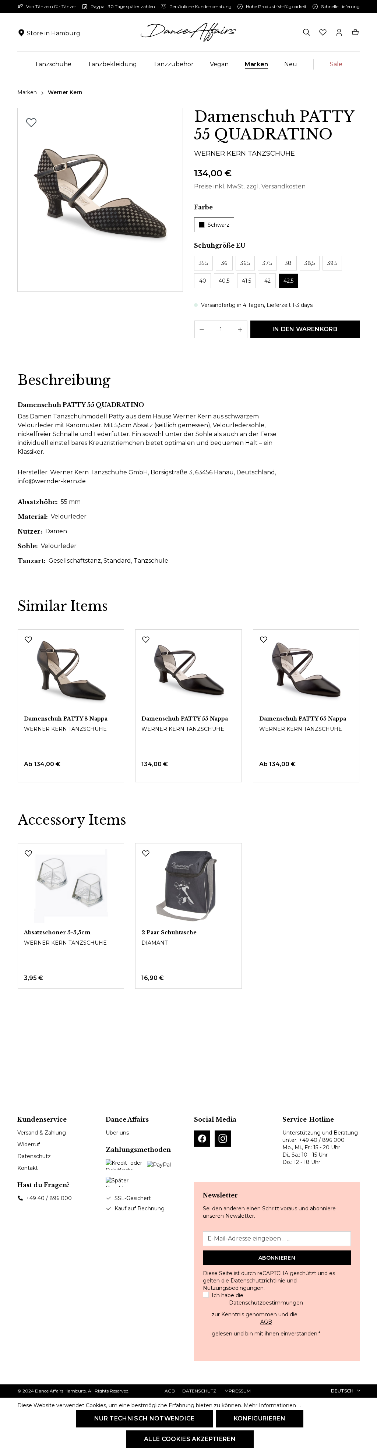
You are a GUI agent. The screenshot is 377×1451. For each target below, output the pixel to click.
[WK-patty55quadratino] (100, 200)
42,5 (288, 280)
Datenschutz (34, 1156)
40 (202, 280)
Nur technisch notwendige (144, 1418)
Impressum (237, 1391)
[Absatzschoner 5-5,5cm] (71, 886)
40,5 (224, 280)
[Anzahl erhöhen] (240, 329)
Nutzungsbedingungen (233, 1288)
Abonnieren (276, 1257)
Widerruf (28, 1144)
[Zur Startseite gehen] (188, 32)
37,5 (267, 263)
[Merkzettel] (322, 32)
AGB (266, 1322)
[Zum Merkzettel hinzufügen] (31, 122)
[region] (100, 200)
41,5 (246, 280)
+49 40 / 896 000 (49, 1198)
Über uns (117, 1132)
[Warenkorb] (355, 32)
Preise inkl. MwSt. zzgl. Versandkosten (250, 186)
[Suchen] (306, 32)
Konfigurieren (259, 1418)
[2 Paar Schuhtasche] (188, 886)
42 (267, 280)
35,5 (203, 263)
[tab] (64, 380)
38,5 (309, 263)
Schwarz (218, 225)
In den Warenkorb (305, 329)
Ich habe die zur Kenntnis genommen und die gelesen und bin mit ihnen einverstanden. (266, 1314)
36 (224, 263)
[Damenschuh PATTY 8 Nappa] (71, 672)
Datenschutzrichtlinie (257, 1280)
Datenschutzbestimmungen (266, 1302)
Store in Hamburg (53, 33)
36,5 (245, 263)
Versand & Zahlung (41, 1132)
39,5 (332, 263)
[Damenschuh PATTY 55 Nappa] (188, 672)
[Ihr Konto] (339, 32)
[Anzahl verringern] (201, 329)
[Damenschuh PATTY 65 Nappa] (306, 672)
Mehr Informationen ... (272, 1405)
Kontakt (27, 1168)
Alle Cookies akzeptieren (190, 1439)
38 (288, 263)
